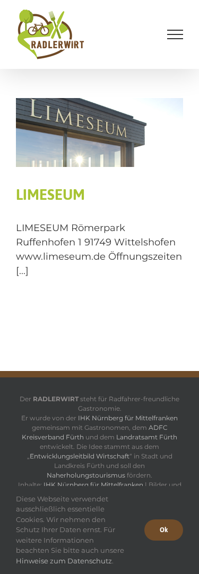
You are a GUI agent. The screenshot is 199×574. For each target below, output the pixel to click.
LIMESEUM (50, 195)
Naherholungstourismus (86, 475)
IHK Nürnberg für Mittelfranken (128, 418)
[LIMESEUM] (99, 160)
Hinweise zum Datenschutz (64, 561)
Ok (164, 530)
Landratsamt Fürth (146, 437)
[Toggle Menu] (175, 34)
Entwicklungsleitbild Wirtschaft (79, 456)
